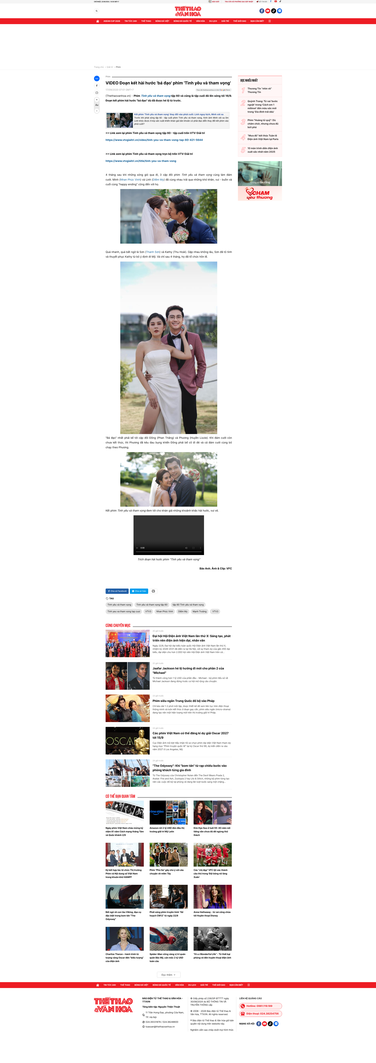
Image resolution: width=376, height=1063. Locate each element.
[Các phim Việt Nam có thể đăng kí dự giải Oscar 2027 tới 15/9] (128, 741)
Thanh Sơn (153, 252)
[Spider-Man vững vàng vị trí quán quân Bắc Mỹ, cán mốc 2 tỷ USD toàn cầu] (169, 939)
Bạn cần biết (257, 21)
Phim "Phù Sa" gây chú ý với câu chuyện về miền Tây (167, 872)
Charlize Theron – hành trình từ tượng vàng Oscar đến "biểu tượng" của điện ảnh (124, 958)
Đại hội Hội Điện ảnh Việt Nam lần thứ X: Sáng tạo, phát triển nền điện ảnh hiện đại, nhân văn (192, 638)
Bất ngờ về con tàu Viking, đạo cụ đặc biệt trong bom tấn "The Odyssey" (123, 916)
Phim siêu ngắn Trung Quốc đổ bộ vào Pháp (183, 701)
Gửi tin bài (263, 2)
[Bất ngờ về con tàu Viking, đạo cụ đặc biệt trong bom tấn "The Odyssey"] (125, 897)
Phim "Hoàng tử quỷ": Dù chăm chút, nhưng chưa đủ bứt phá (263, 124)
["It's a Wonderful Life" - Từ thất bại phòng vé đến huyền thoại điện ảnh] (213, 939)
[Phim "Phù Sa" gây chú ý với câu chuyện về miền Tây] (169, 855)
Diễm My (158, 179)
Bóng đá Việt (162, 21)
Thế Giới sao (239, 21)
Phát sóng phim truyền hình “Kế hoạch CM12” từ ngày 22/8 (166, 914)
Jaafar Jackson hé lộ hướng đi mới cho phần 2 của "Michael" (188, 671)
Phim (118, 67)
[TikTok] (281, 2)
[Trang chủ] (97, 21)
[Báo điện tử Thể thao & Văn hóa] (188, 11)
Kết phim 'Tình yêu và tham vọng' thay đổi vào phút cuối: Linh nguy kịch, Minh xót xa (178, 114)
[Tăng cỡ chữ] (97, 99)
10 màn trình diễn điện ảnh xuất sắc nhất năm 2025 (263, 150)
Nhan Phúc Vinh (130, 179)
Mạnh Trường (200, 611)
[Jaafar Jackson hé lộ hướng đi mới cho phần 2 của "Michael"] (128, 676)
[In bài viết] (97, 92)
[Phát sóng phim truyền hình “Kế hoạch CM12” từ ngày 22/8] (169, 897)
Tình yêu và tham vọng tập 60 (151, 604)
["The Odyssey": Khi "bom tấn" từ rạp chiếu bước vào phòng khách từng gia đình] (128, 773)
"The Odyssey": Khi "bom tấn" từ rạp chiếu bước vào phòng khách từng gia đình (190, 768)
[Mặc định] (97, 105)
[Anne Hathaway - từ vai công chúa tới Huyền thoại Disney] (213, 897)
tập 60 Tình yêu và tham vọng (188, 604)
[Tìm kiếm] (96, 11)
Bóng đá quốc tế (183, 21)
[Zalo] (279, 10)
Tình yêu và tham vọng (119, 604)
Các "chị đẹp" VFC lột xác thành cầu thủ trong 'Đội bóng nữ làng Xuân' (211, 873)
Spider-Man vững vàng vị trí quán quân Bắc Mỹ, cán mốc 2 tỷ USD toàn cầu (168, 958)
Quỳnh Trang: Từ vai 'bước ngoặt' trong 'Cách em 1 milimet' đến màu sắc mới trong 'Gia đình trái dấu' (263, 106)
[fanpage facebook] (261, 10)
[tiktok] (273, 10)
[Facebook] (270, 2)
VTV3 (148, 611)
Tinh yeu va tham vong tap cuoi (124, 611)
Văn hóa (200, 21)
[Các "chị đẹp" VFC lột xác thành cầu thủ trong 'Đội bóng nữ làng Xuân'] (213, 855)
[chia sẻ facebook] (97, 85)
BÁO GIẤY (215, 2)
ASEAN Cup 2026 (112, 21)
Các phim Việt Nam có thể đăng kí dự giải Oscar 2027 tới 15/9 (191, 735)
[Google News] (213, 91)
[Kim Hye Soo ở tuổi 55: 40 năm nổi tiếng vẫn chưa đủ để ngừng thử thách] (213, 812)
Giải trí (110, 67)
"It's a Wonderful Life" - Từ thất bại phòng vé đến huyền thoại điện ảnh (212, 956)
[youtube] (267, 10)
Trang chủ (99, 67)
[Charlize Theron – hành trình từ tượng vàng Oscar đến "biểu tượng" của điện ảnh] (125, 939)
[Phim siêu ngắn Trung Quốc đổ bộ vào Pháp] (128, 708)
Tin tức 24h (131, 21)
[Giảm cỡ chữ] (97, 111)
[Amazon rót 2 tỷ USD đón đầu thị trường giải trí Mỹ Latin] (169, 812)
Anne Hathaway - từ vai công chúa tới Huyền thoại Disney (212, 914)
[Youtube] (276, 2)
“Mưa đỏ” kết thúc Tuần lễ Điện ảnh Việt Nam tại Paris (263, 137)
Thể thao (146, 21)
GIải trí (225, 21)
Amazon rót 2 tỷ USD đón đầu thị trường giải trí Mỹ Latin (167, 830)
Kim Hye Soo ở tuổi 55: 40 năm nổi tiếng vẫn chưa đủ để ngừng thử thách (212, 831)
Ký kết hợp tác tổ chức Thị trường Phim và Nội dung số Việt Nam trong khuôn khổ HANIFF (124, 873)
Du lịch (213, 21)
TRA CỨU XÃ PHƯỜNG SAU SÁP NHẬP (239, 2)
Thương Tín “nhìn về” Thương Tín (260, 90)
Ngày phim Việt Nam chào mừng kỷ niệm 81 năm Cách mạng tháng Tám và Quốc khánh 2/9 (125, 831)
